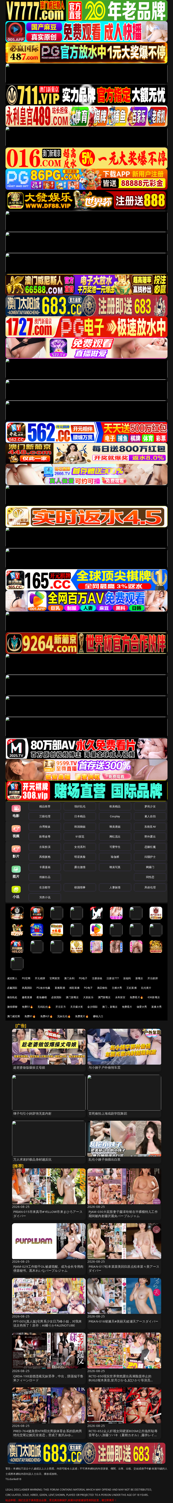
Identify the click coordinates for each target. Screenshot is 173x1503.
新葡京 (139, 978)
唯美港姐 (115, 826)
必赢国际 (12, 988)
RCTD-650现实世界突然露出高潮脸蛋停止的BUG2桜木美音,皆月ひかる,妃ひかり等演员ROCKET (120, 1380)
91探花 (80, 836)
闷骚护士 (150, 857)
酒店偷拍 (102, 988)
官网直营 (55, 978)
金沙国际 (92, 1007)
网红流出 (115, 836)
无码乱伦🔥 (44, 1007)
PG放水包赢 (43, 988)
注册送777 (113, 978)
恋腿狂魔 (150, 847)
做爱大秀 (142, 1007)
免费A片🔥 (46, 1016)
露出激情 (79, 867)
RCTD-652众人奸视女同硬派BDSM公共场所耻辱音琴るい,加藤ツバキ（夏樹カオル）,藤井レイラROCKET (123, 1435)
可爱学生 (115, 847)
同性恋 (150, 877)
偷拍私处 (12, 997)
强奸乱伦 (79, 806)
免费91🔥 (30, 1016)
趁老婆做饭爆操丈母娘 (29, 1067)
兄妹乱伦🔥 (64, 1016)
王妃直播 (131, 988)
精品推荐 (44, 806)
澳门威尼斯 (13, 1016)
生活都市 (44, 887)
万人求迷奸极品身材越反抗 (32, 1159)
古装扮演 (44, 847)
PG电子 (83, 978)
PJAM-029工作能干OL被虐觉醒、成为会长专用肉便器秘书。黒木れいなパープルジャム (48, 1268)
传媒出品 (44, 877)
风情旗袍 (44, 857)
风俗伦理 (150, 887)
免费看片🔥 (136, 997)
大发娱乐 (88, 997)
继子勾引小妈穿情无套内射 (32, 1113)
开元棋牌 (40, 978)
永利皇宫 (120, 997)
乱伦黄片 (146, 988)
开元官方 (60, 1007)
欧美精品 (115, 806)
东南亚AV (150, 826)
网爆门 (150, 867)
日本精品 (79, 816)
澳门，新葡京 (110, 1007)
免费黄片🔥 (82, 1016)
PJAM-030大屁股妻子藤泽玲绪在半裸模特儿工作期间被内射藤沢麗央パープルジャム (123, 1213)
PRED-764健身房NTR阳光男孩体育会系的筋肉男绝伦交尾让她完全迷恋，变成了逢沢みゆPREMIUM (47, 1435)
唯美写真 (115, 867)
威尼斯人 (12, 978)
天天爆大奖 (76, 1007)
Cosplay (115, 816)
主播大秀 (117, 988)
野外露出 (150, 836)
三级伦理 (44, 816)
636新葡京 (154, 997)
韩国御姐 (79, 826)
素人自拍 (150, 816)
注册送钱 (97, 978)
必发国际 (56, 997)
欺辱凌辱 (44, 836)
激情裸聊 (12, 1007)
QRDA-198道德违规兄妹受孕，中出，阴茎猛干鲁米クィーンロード (48, 1378)
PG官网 (26, 978)
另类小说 (44, 897)
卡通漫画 (44, 867)
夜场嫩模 (41, 997)
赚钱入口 (98, 1016)
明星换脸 (79, 857)
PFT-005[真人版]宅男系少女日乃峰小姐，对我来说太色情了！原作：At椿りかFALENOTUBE (47, 1323)
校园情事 (79, 887)
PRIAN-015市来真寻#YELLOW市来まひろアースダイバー (47, 1213)
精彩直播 (74, 988)
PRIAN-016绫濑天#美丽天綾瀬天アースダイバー (123, 1321)
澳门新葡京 (72, 997)
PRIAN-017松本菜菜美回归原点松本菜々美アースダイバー (124, 1268)
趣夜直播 (27, 997)
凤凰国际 (27, 988)
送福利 (127, 978)
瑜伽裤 (115, 857)
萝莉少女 (150, 806)
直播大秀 (156, 1007)
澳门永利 (69, 978)
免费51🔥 (27, 1007)
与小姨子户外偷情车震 (105, 1067)
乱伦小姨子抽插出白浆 (105, 1159)
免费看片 (127, 1007)
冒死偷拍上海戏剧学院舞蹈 (108, 1113)
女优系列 (79, 847)
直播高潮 (60, 988)
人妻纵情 (115, 887)
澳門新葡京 (104, 997)
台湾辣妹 (44, 826)
